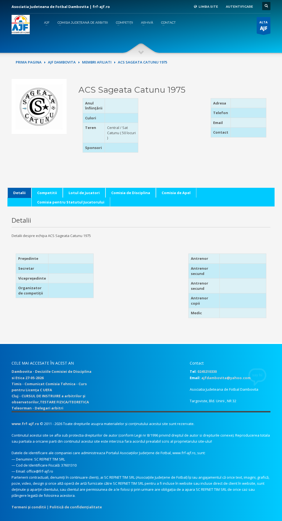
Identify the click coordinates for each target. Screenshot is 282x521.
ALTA (263, 25)
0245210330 (207, 371)
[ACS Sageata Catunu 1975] (39, 105)
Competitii (47, 192)
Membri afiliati (97, 62)
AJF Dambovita (62, 62)
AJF (47, 22)
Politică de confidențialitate (76, 507)
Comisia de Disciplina (130, 192)
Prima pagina (29, 62)
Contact (168, 22)
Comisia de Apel (176, 192)
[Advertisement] (181, 132)
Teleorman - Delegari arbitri (37, 408)
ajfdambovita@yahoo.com (226, 377)
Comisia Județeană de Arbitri (83, 22)
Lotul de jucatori (84, 192)
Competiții (124, 22)
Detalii (19, 192)
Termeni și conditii (29, 507)
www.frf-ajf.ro (25, 423)
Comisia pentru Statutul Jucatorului (70, 202)
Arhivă (147, 22)
